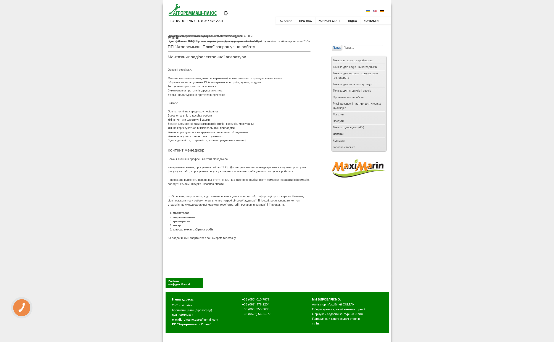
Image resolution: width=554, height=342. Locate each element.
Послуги (338, 121)
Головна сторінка (344, 147)
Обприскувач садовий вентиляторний (338, 309)
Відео (352, 20)
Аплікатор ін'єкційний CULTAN (333, 304)
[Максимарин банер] (359, 181)
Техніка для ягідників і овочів (352, 90)
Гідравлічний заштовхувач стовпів (336, 318)
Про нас (305, 20)
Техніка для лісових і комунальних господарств (355, 75)
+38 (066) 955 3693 (255, 309)
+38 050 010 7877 (182, 21)
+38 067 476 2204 (210, 21)
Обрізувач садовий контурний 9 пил (337, 314)
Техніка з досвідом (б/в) (348, 127)
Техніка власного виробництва (352, 60)
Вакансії (338, 134)
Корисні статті (330, 20)
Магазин (338, 114)
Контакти (371, 20)
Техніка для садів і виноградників (355, 67)
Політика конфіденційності (179, 283)
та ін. (316, 323)
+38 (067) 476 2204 (255, 304)
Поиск (337, 47)
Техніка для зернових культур (352, 84)
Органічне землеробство (349, 97)
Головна (285, 20)
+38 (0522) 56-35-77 (256, 314)
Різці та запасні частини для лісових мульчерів (357, 105)
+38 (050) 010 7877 (255, 299)
